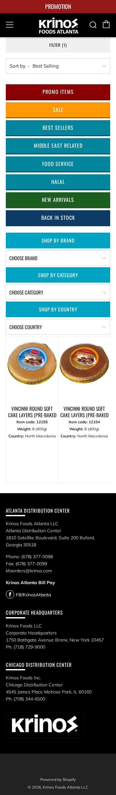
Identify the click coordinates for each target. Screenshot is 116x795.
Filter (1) (58, 45)
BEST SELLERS (58, 127)
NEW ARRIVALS (58, 199)
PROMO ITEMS (58, 91)
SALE (58, 109)
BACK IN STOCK (58, 217)
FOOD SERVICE (58, 164)
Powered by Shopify (58, 779)
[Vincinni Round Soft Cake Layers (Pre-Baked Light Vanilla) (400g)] (32, 369)
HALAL (58, 182)
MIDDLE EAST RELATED (58, 145)
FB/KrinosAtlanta (33, 595)
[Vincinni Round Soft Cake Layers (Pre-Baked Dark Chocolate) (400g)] (84, 369)
